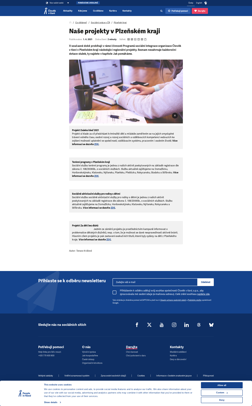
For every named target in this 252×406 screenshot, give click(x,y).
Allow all (221, 385)
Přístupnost (208, 375)
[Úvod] (70, 22)
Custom (220, 392)
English (199, 3)
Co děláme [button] (98, 10)
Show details (50, 402)
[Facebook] (137, 325)
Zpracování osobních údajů (113, 375)
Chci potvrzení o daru (136, 355)
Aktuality (67, 10)
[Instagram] (174, 325)
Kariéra (113, 10)
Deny (221, 400)
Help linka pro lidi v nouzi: (49, 352)
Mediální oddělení (178, 352)
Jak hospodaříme (90, 355)
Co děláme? (81, 22)
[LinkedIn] (186, 325)
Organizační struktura (92, 363)
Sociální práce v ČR (100, 22)
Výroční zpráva (89, 352)
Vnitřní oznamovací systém (77, 375)
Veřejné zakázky (45, 375)
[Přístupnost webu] (206, 3)
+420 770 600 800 (46, 355)
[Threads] (199, 325)
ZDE (96, 144)
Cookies (141, 375)
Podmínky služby (195, 300)
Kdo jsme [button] (82, 10)
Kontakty (127, 10)
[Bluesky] (211, 325)
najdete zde (203, 294)
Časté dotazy (88, 359)
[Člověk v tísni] (50, 11)
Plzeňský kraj (120, 22)
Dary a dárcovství (178, 359)
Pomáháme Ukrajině (88, 3)
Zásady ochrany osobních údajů (173, 300)
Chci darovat (132, 352)
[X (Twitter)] (149, 325)
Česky (190, 3)
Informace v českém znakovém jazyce (173, 375)
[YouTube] (162, 325)
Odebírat (205, 282)
